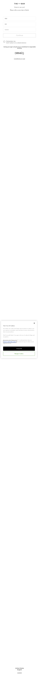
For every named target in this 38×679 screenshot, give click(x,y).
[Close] (34, 323)
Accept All (19, 348)
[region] (19, 339)
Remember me (10, 41)
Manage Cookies (19, 353)
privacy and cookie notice (10, 341)
